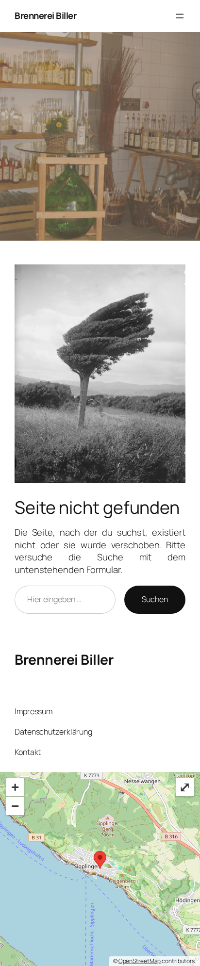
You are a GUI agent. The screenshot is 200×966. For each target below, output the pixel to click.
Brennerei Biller (45, 15)
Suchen (155, 599)
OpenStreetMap (139, 961)
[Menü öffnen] (179, 16)
